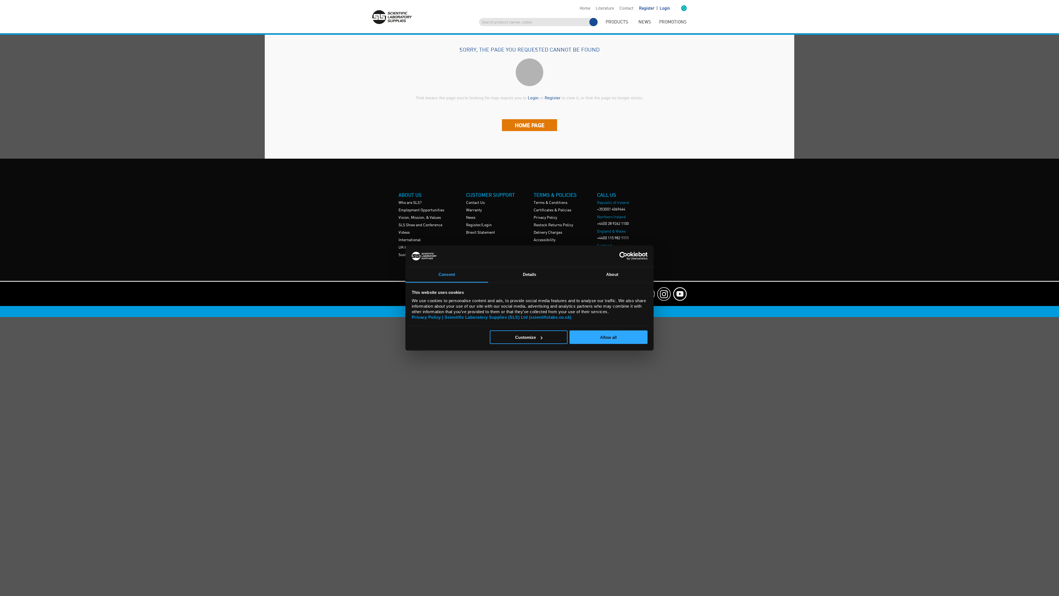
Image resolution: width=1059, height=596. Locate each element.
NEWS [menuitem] (644, 22)
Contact (626, 8)
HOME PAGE (529, 125)
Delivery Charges (548, 233)
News (470, 218)
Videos (404, 233)
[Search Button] (593, 22)
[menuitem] (585, 8)
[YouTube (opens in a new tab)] (680, 294)
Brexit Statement (480, 233)
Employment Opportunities (421, 210)
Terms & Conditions (551, 203)
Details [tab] (529, 274)
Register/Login (479, 225)
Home (585, 8)
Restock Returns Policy (553, 225)
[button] (678, 8)
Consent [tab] (446, 274)
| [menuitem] (654, 8)
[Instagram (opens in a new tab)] (664, 294)
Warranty (474, 210)
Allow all (608, 337)
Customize (525, 337)
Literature (605, 8)
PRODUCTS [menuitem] (617, 22)
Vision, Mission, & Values (420, 218)
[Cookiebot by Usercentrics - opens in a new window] (623, 256)
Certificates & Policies (552, 210)
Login (665, 8)
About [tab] (612, 274)
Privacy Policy (545, 218)
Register (647, 8)
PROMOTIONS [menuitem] (672, 22)
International (410, 240)
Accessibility (544, 240)
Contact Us (475, 203)
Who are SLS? (410, 203)
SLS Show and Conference (420, 225)
